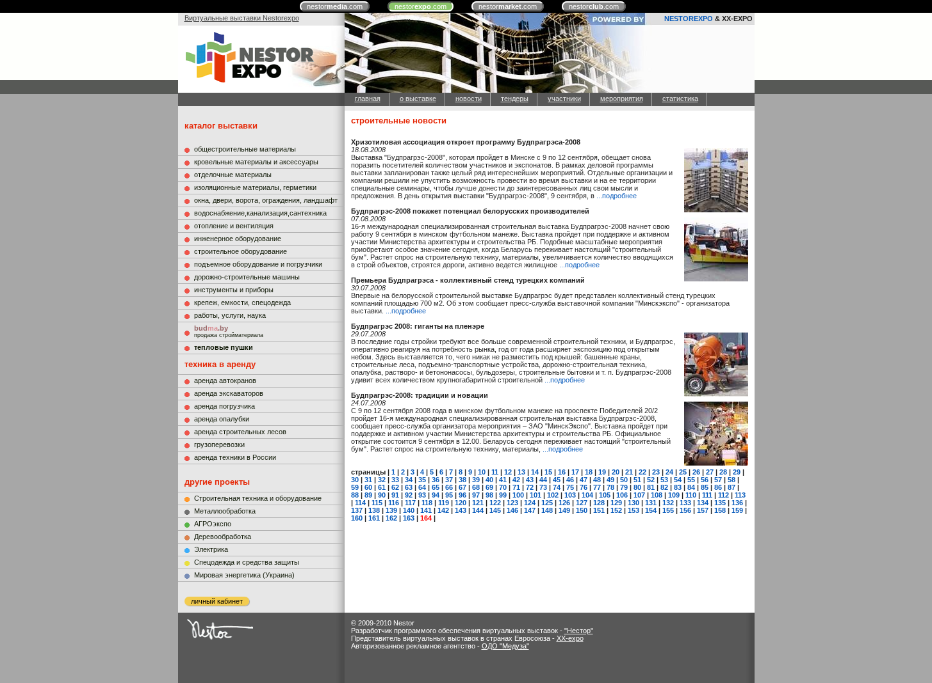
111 (707, 495)
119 (443, 502)
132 (668, 502)
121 (478, 502)
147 (529, 510)
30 (355, 479)
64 (422, 487)
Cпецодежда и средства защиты (246, 562)
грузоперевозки (219, 444)
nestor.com (335, 6)
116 (393, 502)
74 (556, 487)
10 (482, 472)
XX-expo (570, 638)
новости (468, 98)
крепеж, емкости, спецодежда (242, 302)
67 (462, 487)
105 (604, 495)
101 (535, 495)
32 (382, 479)
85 (704, 487)
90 (382, 495)
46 (570, 479)
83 (678, 487)
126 (564, 502)
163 (408, 518)
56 (704, 479)
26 (696, 472)
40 (489, 479)
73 (543, 487)
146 (512, 510)
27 (710, 472)
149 (564, 510)
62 (395, 487)
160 (357, 518)
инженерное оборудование (237, 238)
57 (718, 479)
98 (489, 495)
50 (624, 479)
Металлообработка (225, 511)
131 (651, 502)
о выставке (418, 98)
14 (535, 472)
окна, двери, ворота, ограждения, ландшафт (266, 200)
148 (547, 510)
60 (368, 487)
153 (633, 510)
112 (723, 495)
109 (674, 495)
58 (731, 479)
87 (731, 487)
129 (616, 502)
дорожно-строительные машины (247, 277)
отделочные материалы (233, 174)
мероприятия (621, 98)
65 (435, 487)
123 (512, 502)
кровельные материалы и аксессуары (256, 162)
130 (633, 502)
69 (489, 487)
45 (556, 479)
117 (410, 502)
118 (426, 502)
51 (637, 479)
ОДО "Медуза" (505, 646)
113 (740, 495)
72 (530, 487)
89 (368, 495)
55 (691, 479)
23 (656, 472)
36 (435, 479)
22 (642, 472)
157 (702, 510)
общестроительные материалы (245, 149)
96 (462, 495)
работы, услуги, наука (230, 315)
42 (516, 479)
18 (589, 472)
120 (460, 502)
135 (720, 502)
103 (570, 495)
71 (516, 487)
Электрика (211, 549)
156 (685, 510)
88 (355, 495)
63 (409, 487)
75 (570, 487)
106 (622, 495)
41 (503, 479)
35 (422, 479)
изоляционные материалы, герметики (255, 187)
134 (702, 502)
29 (736, 472)
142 (443, 510)
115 (377, 502)
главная (367, 98)
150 (581, 510)
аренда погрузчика (224, 406)
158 (720, 510)
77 (597, 487)
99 (503, 495)
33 (395, 479)
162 (391, 518)
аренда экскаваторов (228, 393)
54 (678, 479)
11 (494, 472)
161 (374, 518)
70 (503, 487)
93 (422, 495)
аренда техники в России (235, 457)
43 (530, 479)
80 (637, 487)
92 (409, 495)
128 (599, 502)
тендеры (514, 98)
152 (616, 510)
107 (639, 495)
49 (610, 479)
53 (664, 479)
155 (668, 510)
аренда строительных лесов (240, 432)
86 (718, 487)
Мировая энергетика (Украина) (244, 575)
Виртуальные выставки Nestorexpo (241, 18)
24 (669, 472)
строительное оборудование (240, 251)
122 (495, 502)
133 (685, 502)
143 (460, 510)
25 (683, 472)
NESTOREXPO (688, 18)
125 (547, 502)
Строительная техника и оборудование (258, 498)
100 (518, 495)
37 (449, 479)
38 (462, 479)
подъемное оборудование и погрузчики (258, 264)
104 (587, 495)
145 (495, 510)
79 (624, 487)
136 (737, 502)
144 (478, 510)
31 (368, 479)
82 (664, 487)
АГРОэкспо (212, 524)
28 (723, 472)
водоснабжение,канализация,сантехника (260, 213)
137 (357, 510)
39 (476, 479)
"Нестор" (578, 630)
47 (583, 479)
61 (382, 487)
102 (553, 495)
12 (508, 472)
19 (602, 472)
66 (449, 487)
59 (355, 487)
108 (656, 495)
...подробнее (616, 196)
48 (597, 479)
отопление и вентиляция (234, 226)
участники (564, 98)
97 (476, 495)
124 (529, 502)
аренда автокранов (225, 380)
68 (476, 487)
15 (548, 472)
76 (583, 487)
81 (651, 487)
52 (651, 479)
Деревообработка (222, 536)
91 (395, 495)
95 (449, 495)
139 (391, 510)
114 (360, 502)
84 (691, 487)
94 (435, 495)
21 (629, 472)
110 (690, 495)
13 (521, 472)
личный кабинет (217, 601)
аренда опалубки (221, 419)
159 (737, 510)
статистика (680, 98)
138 (374, 510)
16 (562, 472)
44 (543, 479)
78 (610, 487)
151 (599, 510)
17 (575, 472)
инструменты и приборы (234, 290)
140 (408, 510)
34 (409, 479)
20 (615, 472)
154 (651, 510)
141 (426, 510)
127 (581, 502)
